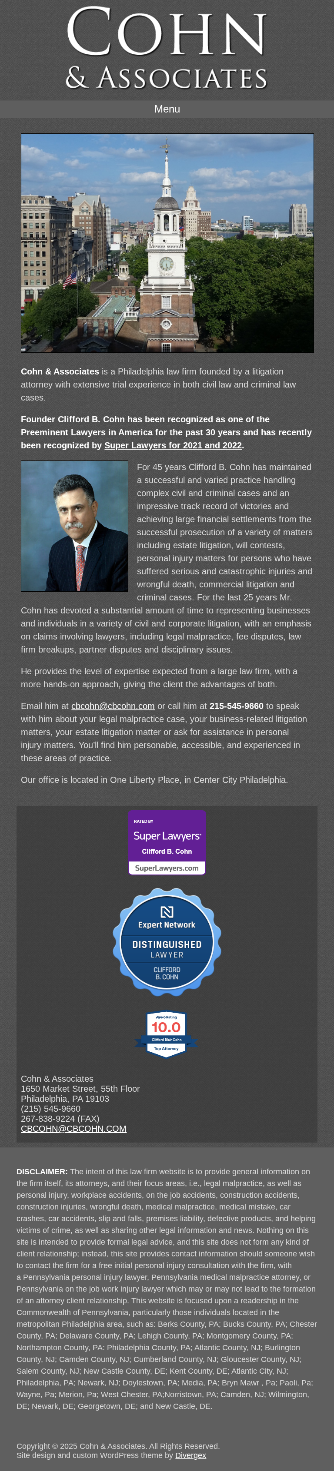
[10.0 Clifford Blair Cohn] (166, 1058)
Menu (167, 109)
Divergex (190, 1455)
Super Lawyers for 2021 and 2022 (173, 445)
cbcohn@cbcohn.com (113, 706)
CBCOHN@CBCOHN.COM (74, 1128)
